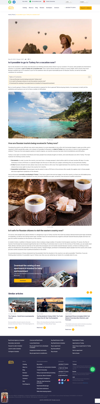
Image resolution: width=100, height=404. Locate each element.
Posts (13, 14)
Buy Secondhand (55, 348)
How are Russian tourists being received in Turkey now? (26, 79)
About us (31, 7)
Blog (36, 7)
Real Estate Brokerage (43, 385)
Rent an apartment (77, 350)
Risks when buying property (44, 391)
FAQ (24, 381)
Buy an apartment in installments (38, 353)
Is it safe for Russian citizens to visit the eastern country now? (28, 81)
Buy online (25, 1)
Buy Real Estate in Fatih (57, 340)
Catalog (25, 7)
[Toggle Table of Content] (88, 77)
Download (23, 280)
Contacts (56, 7)
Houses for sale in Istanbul (15, 346)
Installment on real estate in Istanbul (46, 367)
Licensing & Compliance (43, 378)
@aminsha (85, 382)
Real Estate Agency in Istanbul (16, 340)
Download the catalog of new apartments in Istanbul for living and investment (32, 83)
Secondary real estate (14, 343)
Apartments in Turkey (78, 343)
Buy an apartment (55, 346)
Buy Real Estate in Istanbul (58, 343)
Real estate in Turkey (78, 340)
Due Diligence (26, 384)
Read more (11, 327)
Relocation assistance (43, 388)
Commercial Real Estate (36, 340)
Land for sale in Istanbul (14, 348)
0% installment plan (36, 1)
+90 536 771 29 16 (70, 7)
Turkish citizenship (50, 1)
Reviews (42, 7)
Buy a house (54, 351)
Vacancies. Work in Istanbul (44, 375)
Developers (49, 7)
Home (9, 14)
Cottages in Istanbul (13, 351)
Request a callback (86, 8)
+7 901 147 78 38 (63, 368)
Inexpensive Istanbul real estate (38, 350)
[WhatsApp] (92, 369)
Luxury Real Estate (35, 343)
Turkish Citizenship (42, 370)
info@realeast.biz (63, 375)
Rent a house (76, 353)
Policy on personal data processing (46, 372)
